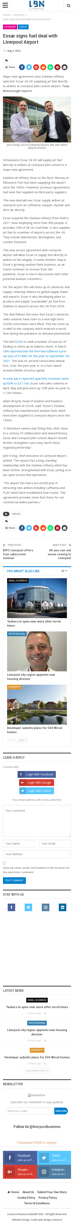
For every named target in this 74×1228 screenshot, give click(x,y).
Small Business (17, 580)
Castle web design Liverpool (46, 1219)
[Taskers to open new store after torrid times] (37, 598)
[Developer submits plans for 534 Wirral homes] (37, 705)
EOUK (18, 342)
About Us (28, 1192)
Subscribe (61, 1111)
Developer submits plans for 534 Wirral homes (37, 1057)
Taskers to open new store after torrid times (37, 1007)
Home (15, 1192)
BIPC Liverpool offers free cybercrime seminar (18, 554)
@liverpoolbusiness (45, 1127)
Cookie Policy (26, 1197)
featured (16, 514)
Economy (10, 27)
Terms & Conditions (37, 1203)
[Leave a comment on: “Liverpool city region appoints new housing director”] (45, 1040)
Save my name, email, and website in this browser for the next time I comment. (36, 870)
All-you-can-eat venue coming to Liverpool (59, 554)
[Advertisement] (37, 951)
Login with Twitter (39, 791)
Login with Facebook (39, 774)
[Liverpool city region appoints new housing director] (37, 651)
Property (14, 687)
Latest (23, 27)
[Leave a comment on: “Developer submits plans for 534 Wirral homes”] (45, 1063)
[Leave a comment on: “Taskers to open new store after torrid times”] (45, 1013)
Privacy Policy (47, 1197)
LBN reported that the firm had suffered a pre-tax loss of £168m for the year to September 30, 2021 (36, 356)
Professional (16, 633)
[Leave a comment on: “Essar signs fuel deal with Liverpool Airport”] (6, 60)
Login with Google (39, 782)
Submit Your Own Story (52, 1192)
